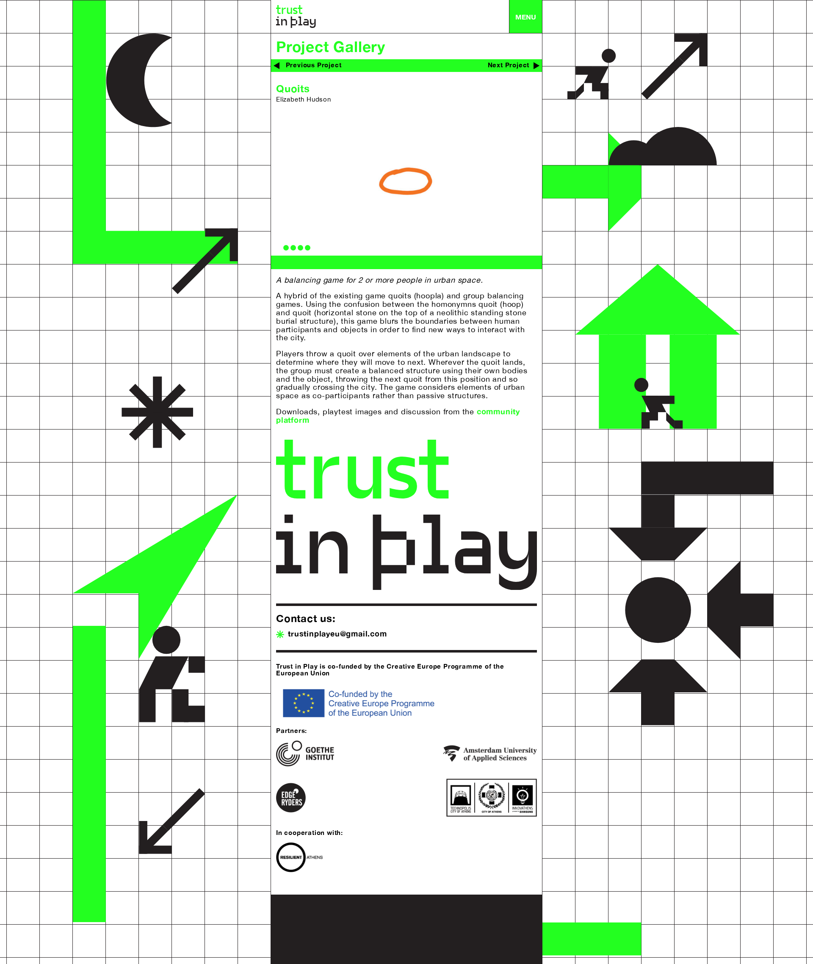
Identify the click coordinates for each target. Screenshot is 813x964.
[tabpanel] (406, 183)
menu (525, 17)
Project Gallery (330, 46)
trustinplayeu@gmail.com (337, 633)
